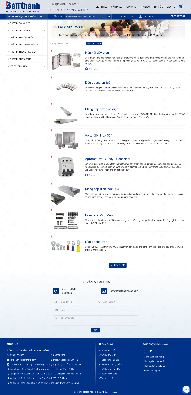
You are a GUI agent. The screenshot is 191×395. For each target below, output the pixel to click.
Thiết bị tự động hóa (22, 37)
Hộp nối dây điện (97, 52)
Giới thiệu (101, 7)
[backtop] (186, 158)
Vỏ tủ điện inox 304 (98, 135)
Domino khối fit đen (99, 215)
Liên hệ (171, 7)
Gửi (95, 330)
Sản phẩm (117, 7)
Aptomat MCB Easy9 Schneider (107, 159)
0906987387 (177, 16)
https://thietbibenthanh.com (65, 360)
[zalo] (150, 351)
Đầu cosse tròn (96, 241)
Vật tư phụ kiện (18, 66)
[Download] (86, 69)
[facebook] (145, 351)
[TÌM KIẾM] (109, 16)
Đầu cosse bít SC (97, 82)
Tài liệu (145, 7)
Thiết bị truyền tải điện (23, 52)
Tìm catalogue (94, 43)
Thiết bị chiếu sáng (20, 59)
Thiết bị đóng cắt (20, 23)
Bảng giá (128, 16)
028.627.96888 (17, 355)
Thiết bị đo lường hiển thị (24, 44)
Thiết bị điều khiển (20, 30)
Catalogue (148, 16)
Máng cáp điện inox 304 (102, 189)
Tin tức (158, 7)
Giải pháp (131, 7)
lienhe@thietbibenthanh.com (124, 291)
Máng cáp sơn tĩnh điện (101, 109)
